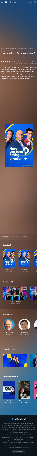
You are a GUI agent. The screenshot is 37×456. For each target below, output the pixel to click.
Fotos (32, 237)
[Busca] (35, 2)
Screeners (22, 440)
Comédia (19, 48)
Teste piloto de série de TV (10, 442)
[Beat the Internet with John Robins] (9, 390)
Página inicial (5, 48)
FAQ (18, 434)
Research (29, 440)
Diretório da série (13, 432)
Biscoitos (15, 437)
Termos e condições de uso (26, 437)
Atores (24, 237)
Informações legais (7, 437)
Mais (13, 349)
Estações (5, 237)
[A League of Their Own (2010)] (24, 390)
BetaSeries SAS (10, 440)
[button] (9, 329)
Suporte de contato (26, 434)
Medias (17, 440)
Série (12, 48)
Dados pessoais (18, 439)
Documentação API (11, 434)
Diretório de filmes (23, 432)
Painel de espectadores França (26, 442)
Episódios (15, 237)
